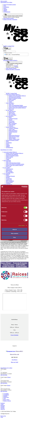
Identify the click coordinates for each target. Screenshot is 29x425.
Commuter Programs (13, 118)
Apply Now (11, 104)
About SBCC (6, 60)
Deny (14, 237)
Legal (4, 398)
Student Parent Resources (14, 135)
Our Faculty (11, 100)
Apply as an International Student (16, 105)
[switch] (25, 212)
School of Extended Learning (9, 4)
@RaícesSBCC (19, 351)
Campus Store (12, 122)
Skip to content (4, 1)
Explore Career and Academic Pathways (17, 95)
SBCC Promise (12, 113)
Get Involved (11, 121)
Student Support (12, 137)
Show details (22, 225)
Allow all (14, 229)
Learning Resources (13, 131)
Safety (10, 134)
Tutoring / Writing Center (14, 139)
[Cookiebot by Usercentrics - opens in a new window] (21, 187)
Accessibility (6, 393)
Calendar (5, 9)
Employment (6, 397)
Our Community (9, 116)
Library (4, 8)
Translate (16, 65)
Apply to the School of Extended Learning (18, 106)
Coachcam (11, 125)
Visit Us (15, 60)
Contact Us (11, 60)
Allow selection (14, 233)
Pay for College (9, 110)
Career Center (12, 129)
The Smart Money (12, 115)
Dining (10, 117)
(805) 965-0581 (4, 375)
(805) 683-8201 (4, 383)
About (4, 5)
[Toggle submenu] (13, 103)
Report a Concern (7, 400)
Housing (10, 119)
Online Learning (12, 99)
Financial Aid (11, 112)
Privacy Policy (6, 399)
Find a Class (11, 109)
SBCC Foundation (13, 123)
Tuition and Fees (12, 111)
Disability (5, 396)
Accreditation (6, 7)
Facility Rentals (12, 124)
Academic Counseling (13, 128)
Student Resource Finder (14, 136)
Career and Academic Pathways (12, 94)
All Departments (6, 11)
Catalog (10, 101)
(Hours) (9, 377)
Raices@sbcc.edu (14, 354)
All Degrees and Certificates (15, 96)
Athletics (5, 10)
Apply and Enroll (9, 103)
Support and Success (10, 127)
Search (4, 50)
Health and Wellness (13, 130)
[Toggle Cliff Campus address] (1, 370)
